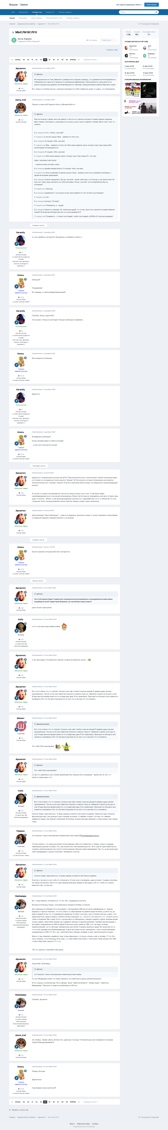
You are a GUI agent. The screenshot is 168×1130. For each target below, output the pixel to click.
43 (41, 60)
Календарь (23, 18)
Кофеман (28, 39)
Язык (72, 1124)
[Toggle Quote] (35, 74)
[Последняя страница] (78, 59)
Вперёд (73, 60)
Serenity (20, 232)
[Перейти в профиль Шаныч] (21, 726)
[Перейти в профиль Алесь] (21, 283)
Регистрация (151, 4)
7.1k (21, 738)
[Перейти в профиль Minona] (126, 56)
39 (24, 60)
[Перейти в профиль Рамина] (21, 839)
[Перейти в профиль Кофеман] (13, 40)
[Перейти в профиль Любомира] (21, 904)
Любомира (20, 896)
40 (28, 60)
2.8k (22, 88)
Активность (50, 12)
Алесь (20, 275)
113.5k (22, 297)
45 (49, 60)
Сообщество (37, 12)
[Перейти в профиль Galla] (21, 627)
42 (36, 60)
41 (32, 60)
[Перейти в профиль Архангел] (21, 76)
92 (22, 252)
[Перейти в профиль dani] (144, 48)
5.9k (22, 120)
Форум (12, 18)
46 (54, 60)
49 (67, 60)
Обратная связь (83, 1124)
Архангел (21, 68)
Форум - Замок (18, 4)
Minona (132, 54)
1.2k (21, 916)
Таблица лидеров (72, 18)
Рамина (21, 831)
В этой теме (147, 12)
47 (58, 60)
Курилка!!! (36, 41)
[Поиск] (156, 12)
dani (149, 46)
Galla (20, 619)
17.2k (22, 851)
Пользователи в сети (54, 18)
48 (62, 60)
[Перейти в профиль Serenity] (21, 240)
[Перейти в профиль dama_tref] (21, 108)
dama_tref (20, 100)
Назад (17, 60)
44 (45, 60)
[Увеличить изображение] (64, 626)
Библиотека (23, 12)
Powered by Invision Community (84, 1126)
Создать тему (112, 50)
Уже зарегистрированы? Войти (128, 5)
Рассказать (92, 40)
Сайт (13, 12)
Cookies (95, 1124)
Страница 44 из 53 (90, 60)
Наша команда (36, 18)
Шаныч (20, 718)
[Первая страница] (12, 59)
